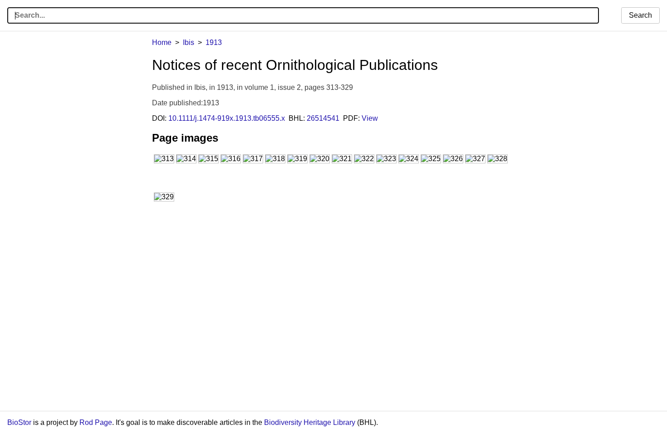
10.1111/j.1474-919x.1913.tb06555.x (226, 118)
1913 (214, 42)
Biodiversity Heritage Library (309, 422)
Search (640, 15)
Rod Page (95, 422)
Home (162, 42)
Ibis (188, 42)
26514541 (323, 118)
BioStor (19, 422)
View (370, 118)
